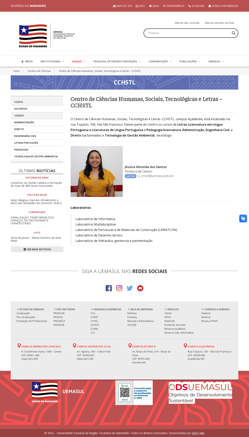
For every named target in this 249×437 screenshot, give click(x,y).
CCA (92, 313)
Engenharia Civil (25, 136)
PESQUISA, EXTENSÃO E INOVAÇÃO (115, 61)
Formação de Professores (32, 321)
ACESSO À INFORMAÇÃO (224, 6)
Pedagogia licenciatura (163, 130)
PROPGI (58, 317)
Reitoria (205, 317)
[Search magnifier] (233, 33)
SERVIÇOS (214, 61)
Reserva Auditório (175, 328)
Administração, (193, 130)
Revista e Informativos (140, 321)
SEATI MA (198, 433)
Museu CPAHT (209, 321)
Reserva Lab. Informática (179, 332)
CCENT (94, 317)
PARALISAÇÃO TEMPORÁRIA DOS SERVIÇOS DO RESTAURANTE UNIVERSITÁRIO (32, 220)
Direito (19, 129)
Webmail (169, 321)
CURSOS (19, 115)
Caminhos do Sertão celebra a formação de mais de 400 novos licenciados (36, 184)
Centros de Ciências (39, 71)
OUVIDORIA (197, 6)
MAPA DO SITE (124, 6)
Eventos (132, 317)
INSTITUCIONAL (51, 61)
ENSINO (77, 61)
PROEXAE (58, 325)
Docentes (20, 108)
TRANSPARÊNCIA (175, 6)
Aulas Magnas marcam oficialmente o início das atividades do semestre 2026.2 (36, 201)
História (205, 313)
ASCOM (131, 325)
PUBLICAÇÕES (188, 61)
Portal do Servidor (175, 325)
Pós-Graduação (26, 317)
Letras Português (26, 142)
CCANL (94, 328)
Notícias (132, 313)
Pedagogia (21, 149)
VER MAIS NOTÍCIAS (38, 249)
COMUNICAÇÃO (158, 61)
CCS (92, 332)
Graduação (23, 313)
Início (17, 71)
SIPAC (142, 6)
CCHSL (94, 321)
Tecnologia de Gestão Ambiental (36, 156)
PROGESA (59, 321)
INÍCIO (29, 61)
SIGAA (155, 6)
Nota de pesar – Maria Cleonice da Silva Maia (36, 239)
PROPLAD (59, 313)
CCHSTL (18, 102)
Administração (24, 122)
